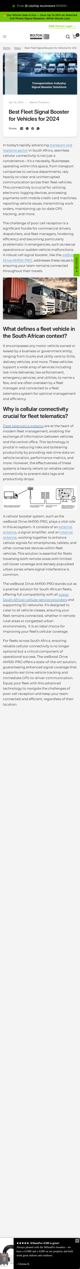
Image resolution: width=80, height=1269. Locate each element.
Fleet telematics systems (23, 426)
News (17, 47)
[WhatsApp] (38, 128)
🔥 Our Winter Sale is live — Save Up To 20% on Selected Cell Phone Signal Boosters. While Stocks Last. (40, 16)
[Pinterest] (32, 128)
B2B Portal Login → (62, 26)
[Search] (67, 36)
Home (6, 47)
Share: (13, 128)
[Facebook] (21, 128)
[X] (27, 128)
